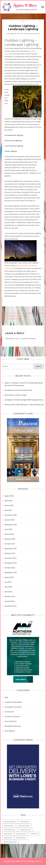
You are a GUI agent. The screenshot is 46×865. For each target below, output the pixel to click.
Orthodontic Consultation (34, 313)
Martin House (34, 833)
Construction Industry (9, 829)
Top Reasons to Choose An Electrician (18, 390)
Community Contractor (13, 707)
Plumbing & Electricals (12, 726)
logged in (18, 338)
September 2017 (10, 548)
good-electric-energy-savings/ (15, 395)
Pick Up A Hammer (21, 837)
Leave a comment (34, 33)
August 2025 (9, 496)
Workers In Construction (10, 841)
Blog (23, 21)
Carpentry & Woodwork (13, 702)
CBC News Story (24, 821)
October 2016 (9, 568)
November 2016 (10, 563)
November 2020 (10, 515)
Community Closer (8, 825)
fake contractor (8, 833)
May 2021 (8, 510)
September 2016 (10, 572)
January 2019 (9, 520)
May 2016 (8, 587)
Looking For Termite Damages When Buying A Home (23, 400)
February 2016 (9, 596)
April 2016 (8, 592)
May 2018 (8, 529)
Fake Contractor (10, 721)
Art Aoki (24, 33)
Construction (9, 712)
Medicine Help (8, 837)
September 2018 (10, 524)
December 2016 (10, 558)
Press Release (9, 731)
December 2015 (10, 606)
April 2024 (8, 501)
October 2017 (9, 544)
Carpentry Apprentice (10, 821)
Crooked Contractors (12, 716)
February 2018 (9, 539)
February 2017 (9, 553)
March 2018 (9, 534)
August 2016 (9, 577)
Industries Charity (21, 833)
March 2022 (9, 505)
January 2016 (9, 601)
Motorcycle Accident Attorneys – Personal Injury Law (24, 404)
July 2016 (8, 582)
